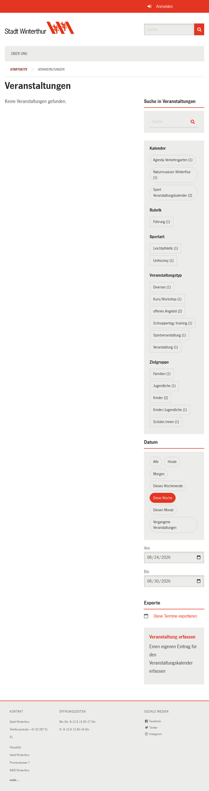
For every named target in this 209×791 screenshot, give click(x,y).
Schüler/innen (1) (166, 422)
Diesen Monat (163, 510)
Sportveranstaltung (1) (169, 335)
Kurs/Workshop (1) (167, 299)
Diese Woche (162, 498)
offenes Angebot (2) (167, 311)
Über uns (19, 54)
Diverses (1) (162, 287)
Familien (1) (162, 374)
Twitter (154, 727)
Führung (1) (161, 222)
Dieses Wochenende (168, 486)
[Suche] (199, 29)
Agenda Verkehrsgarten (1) (172, 160)
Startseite (18, 69)
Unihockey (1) (163, 261)
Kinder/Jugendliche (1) (170, 410)
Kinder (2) (160, 398)
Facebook (155, 721)
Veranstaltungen (51, 69)
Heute (172, 462)
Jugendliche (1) (164, 386)
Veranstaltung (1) (165, 347)
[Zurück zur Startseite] (39, 32)
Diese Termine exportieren (175, 616)
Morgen (158, 474)
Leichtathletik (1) (165, 248)
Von (147, 548)
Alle (156, 462)
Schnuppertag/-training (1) (172, 323)
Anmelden (164, 6)
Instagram (156, 734)
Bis (146, 571)
